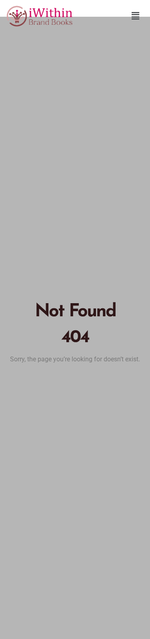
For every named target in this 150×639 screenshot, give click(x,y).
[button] (135, 16)
